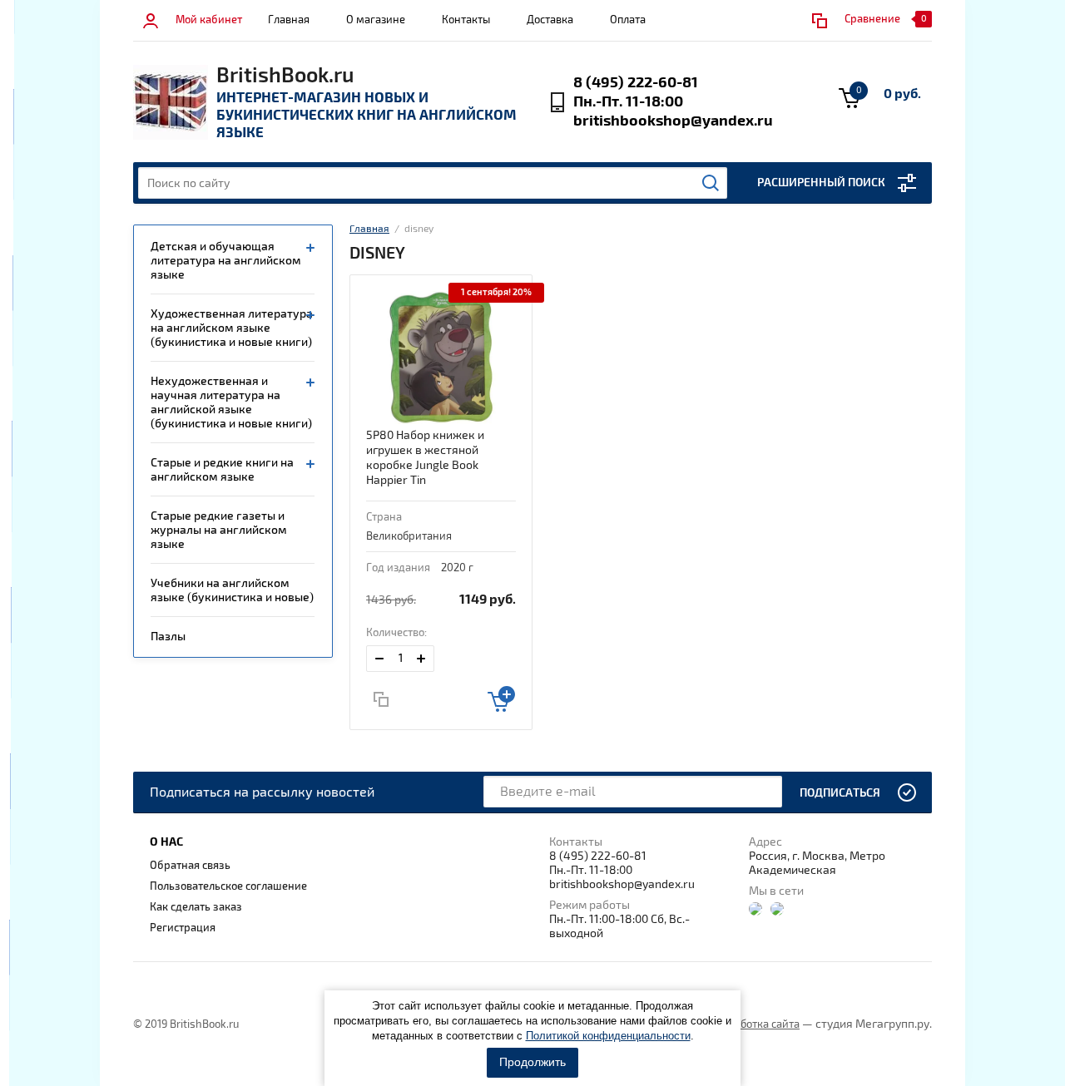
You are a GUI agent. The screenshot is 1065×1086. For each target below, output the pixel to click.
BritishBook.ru (285, 75)
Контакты (466, 20)
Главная (289, 20)
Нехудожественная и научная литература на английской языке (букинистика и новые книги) (231, 402)
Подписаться (840, 793)
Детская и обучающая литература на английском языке (226, 260)
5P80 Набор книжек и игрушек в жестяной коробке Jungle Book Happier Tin (425, 457)
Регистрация (182, 928)
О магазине (375, 20)
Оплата (628, 20)
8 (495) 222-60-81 (635, 82)
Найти (710, 183)
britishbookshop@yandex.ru (673, 121)
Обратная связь (190, 865)
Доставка (550, 20)
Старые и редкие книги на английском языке (222, 470)
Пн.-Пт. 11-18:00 (628, 101)
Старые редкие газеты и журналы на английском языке (219, 530)
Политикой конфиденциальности (608, 1035)
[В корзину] (501, 698)
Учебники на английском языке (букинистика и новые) (232, 590)
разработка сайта (755, 1024)
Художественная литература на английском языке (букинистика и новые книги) (232, 328)
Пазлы (168, 636)
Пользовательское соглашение (228, 886)
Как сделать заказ (196, 907)
